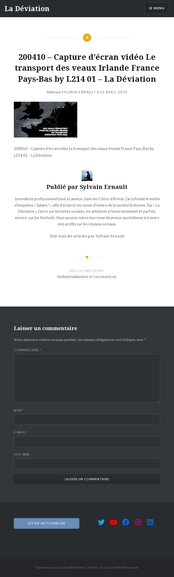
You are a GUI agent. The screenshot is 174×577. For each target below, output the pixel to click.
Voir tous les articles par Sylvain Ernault (87, 236)
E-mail (21, 432)
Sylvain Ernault (79, 92)
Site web (21, 454)
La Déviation (27, 8)
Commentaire (27, 350)
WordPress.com (127, 567)
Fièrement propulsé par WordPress (60, 567)
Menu (159, 8)
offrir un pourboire (47, 523)
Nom (19, 410)
